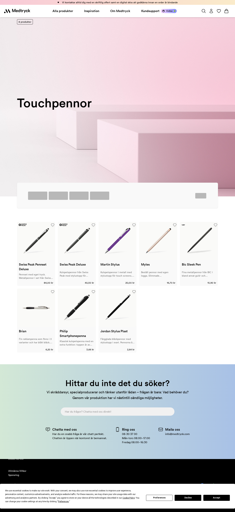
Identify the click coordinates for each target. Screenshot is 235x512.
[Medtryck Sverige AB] (17, 11)
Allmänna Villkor (17, 470)
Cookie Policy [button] (128, 498)
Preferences (159, 498)
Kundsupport (150, 11)
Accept (216, 498)
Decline (188, 498)
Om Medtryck (120, 11)
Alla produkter (62, 11)
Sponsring (13, 475)
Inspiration (91, 11)
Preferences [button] (63, 501)
